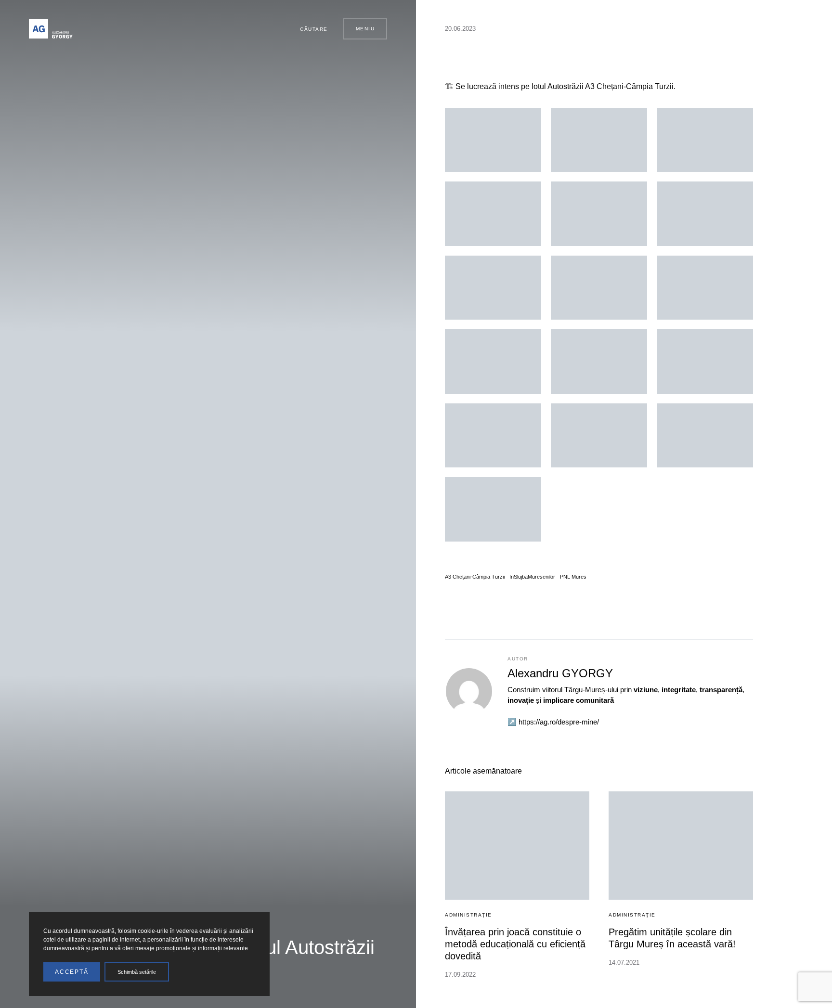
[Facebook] (251, 29)
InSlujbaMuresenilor (532, 577)
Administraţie (468, 915)
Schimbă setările (136, 972)
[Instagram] (262, 29)
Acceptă (72, 972)
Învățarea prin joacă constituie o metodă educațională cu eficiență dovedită (515, 944)
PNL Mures (573, 577)
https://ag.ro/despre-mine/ (559, 722)
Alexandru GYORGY (560, 673)
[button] (310, 29)
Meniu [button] (365, 28)
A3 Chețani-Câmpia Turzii (475, 577)
